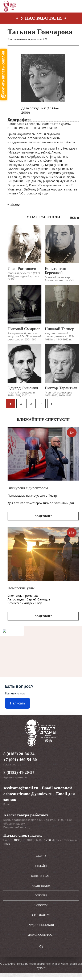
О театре (41, 895)
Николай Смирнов (24, 328)
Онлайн (41, 866)
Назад (15, 204)
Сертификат (41, 915)
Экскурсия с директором (28, 488)
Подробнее (43, 516)
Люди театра (41, 885)
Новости (41, 905)
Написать (17, 703)
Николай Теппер (59, 328)
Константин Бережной (55, 270)
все (73, 217)
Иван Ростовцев (22, 268)
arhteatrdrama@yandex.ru (28, 793)
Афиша (41, 856)
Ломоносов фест (41, 934)
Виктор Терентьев (61, 388)
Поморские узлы (21, 588)
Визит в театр (41, 875)
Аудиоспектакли (41, 924)
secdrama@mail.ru (20, 787)
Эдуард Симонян (23, 388)
